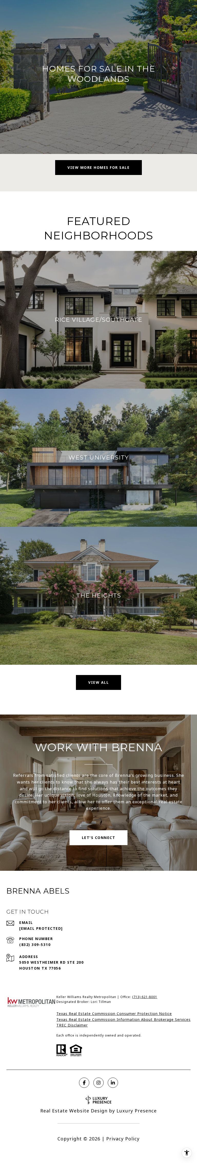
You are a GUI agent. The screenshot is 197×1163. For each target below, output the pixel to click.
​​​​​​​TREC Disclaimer (72, 1025)
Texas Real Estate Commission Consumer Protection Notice (114, 1013)
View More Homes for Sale (98, 167)
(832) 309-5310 (35, 944)
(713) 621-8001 (144, 997)
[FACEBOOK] (84, 1083)
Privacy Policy (123, 1139)
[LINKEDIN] (113, 1083)
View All (98, 682)
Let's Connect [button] (98, 837)
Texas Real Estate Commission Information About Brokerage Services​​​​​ (123, 1019)
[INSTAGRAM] (98, 1083)
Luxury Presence (136, 1111)
